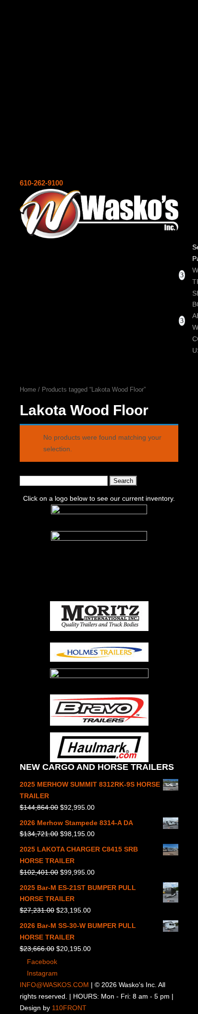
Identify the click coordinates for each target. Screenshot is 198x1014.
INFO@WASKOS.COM (54, 985)
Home (28, 389)
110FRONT (69, 1008)
